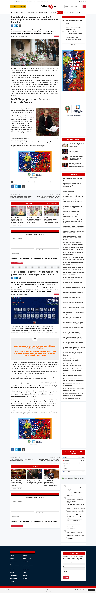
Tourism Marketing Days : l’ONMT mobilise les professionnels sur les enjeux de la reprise (21, 198)
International (30, 12)
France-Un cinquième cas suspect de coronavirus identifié (74, 389)
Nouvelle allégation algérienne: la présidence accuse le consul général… (72, 354)
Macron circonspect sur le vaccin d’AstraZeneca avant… (72, 190)
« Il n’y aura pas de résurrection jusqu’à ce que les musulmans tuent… (72, 238)
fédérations (32, 182)
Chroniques (23, 1)
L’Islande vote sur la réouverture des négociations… (75, 151)
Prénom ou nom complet (68, 562)
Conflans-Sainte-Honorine (23, 182)
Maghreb (16, 12)
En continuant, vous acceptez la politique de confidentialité (72, 574)
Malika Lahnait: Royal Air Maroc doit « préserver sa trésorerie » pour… (73, 369)
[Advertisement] (73, 425)
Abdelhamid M (70, 498)
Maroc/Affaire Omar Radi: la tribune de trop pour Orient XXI (73, 273)
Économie (39, 12)
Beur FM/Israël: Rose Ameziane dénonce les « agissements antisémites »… (72, 185)
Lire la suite (48, 591)
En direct (30, 469)
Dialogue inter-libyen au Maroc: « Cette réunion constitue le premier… (73, 243)
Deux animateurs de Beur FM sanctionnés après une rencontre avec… (72, 201)
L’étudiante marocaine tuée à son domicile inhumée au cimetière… (72, 374)
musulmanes (54, 182)
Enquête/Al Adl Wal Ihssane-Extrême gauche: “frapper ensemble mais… (73, 248)
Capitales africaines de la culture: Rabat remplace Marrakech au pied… (73, 379)
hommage (38, 182)
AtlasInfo (66, 571)
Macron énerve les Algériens (71, 211)
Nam (68, 486)
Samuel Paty (14, 183)
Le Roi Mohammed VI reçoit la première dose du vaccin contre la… (73, 195)
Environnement (39, 1)
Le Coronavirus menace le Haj (71, 398)
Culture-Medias (27, 558)
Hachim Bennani (70, 531)
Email (64, 566)
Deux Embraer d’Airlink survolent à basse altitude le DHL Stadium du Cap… (74, 33)
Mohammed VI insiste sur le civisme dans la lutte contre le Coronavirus (73, 268)
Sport (78, 12)
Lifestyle (72, 12)
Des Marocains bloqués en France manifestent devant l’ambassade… (73, 338)
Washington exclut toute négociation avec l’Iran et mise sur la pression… (73, 39)
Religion (59, 12)
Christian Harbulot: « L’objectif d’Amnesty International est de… (72, 298)
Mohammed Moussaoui (45, 182)
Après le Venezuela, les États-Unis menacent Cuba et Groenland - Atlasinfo (74, 520)
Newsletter (46, 1)
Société (46, 12)
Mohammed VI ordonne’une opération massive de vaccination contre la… (74, 227)
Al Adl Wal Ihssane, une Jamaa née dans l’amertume (73, 253)
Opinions (12, 581)
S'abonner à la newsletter (18, 6)
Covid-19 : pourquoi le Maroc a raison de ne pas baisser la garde (73, 308)
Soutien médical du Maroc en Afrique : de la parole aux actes (74, 313)
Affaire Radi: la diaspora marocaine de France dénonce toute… (73, 263)
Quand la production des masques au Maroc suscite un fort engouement (74, 348)
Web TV (24, 572)
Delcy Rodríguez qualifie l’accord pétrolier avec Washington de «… (76, 158)
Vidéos (66, 12)
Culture (53, 12)
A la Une (45, 206)
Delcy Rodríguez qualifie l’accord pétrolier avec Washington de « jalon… (74, 22)
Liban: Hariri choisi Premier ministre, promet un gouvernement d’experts (21, 460)
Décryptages (17, 1)
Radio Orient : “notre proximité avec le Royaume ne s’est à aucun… (74, 215)
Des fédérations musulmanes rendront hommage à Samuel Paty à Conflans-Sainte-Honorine (49, 461)
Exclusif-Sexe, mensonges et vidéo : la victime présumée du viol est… (74, 288)
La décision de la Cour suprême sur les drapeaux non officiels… (73, 359)
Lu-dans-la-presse (27, 564)
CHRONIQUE (25, 578)
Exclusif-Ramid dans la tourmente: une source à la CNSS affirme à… (73, 323)
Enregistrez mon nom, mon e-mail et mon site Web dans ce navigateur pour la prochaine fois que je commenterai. (34, 259)
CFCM (15, 182)
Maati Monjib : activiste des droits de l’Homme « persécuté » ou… (73, 232)
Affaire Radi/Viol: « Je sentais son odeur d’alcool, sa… (72, 278)
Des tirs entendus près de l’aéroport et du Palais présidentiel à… (76, 145)
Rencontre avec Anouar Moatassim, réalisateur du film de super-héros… (73, 258)
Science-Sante (13, 578)
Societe (29, 206)
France (23, 12)
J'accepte (91, 590)
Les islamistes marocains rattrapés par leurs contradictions (73, 207)
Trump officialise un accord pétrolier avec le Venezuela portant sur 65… (76, 165)
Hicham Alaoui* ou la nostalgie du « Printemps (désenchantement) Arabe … (72, 221)
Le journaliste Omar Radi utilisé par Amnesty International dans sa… (73, 303)
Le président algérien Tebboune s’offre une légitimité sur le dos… (72, 364)
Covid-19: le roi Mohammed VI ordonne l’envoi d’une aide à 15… (72, 333)
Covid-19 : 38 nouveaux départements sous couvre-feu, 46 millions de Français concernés (48, 198)
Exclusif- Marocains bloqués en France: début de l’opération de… (72, 318)
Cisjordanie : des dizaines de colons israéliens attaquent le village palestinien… (73, 27)
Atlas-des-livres (27, 567)
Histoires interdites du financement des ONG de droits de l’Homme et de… (73, 293)
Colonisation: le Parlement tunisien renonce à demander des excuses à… (73, 343)
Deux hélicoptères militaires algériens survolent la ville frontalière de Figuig (75, 487)
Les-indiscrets (26, 569)
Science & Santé (31, 1)
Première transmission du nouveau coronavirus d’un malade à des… (73, 394)
